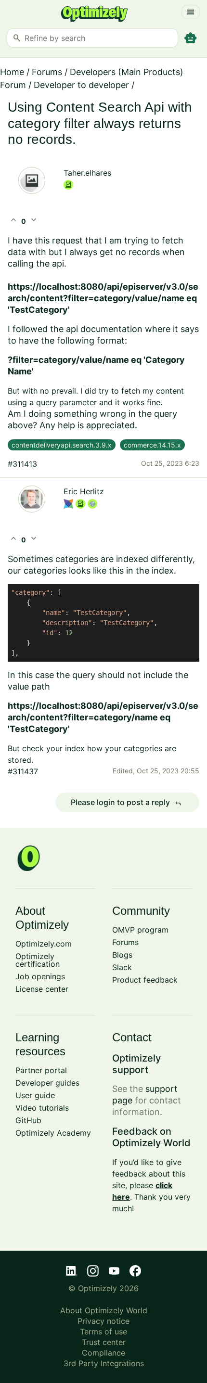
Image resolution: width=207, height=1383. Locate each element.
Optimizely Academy (53, 1133)
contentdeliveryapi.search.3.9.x (62, 445)
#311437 (23, 771)
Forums (47, 72)
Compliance (103, 1352)
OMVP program (140, 930)
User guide (35, 1095)
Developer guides (47, 1083)
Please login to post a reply (126, 802)
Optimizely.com (43, 943)
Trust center (104, 1342)
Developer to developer (81, 85)
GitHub (28, 1120)
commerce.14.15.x (152, 445)
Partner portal (41, 1070)
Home (12, 72)
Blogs (122, 955)
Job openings (40, 976)
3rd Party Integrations (104, 1363)
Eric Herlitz (84, 491)
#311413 (22, 464)
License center (41, 989)
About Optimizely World (103, 1310)
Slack (122, 967)
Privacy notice (103, 1321)
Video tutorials (42, 1108)
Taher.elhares (87, 173)
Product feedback (145, 980)
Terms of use (103, 1331)
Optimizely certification (37, 960)
